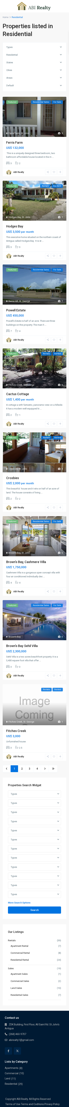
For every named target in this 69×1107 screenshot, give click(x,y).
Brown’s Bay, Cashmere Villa (26, 562)
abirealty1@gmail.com (21, 1040)
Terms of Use (12, 1104)
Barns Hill (13, 301)
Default (10, 85)
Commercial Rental (20, 953)
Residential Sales (19, 995)
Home (5, 17)
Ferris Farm (14, 133)
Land (7, 1078)
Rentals (12, 940)
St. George (24, 301)
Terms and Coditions (32, 1104)
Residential (12, 54)
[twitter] (17, 1051)
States (9, 62)
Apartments (11, 1068)
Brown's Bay (14, 552)
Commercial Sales (20, 981)
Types (9, 47)
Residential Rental (20, 960)
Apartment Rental (19, 946)
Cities (9, 70)
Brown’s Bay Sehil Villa (22, 646)
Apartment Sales (19, 974)
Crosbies (13, 469)
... (53, 157)
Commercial (11, 1073)
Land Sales (16, 988)
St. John (25, 133)
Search (34, 910)
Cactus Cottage (17, 394)
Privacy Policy (52, 1104)
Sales (11, 968)
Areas (9, 77)
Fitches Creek (15, 385)
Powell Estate (16, 310)
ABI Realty (18, 172)
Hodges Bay (14, 217)
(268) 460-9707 (17, 1034)
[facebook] (8, 1051)
